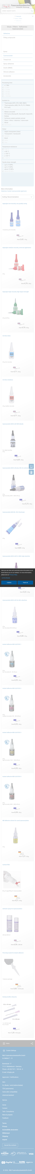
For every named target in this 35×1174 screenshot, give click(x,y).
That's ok (25, 582)
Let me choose (6, 578)
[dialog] (17, 587)
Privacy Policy (13, 574)
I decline (9, 582)
